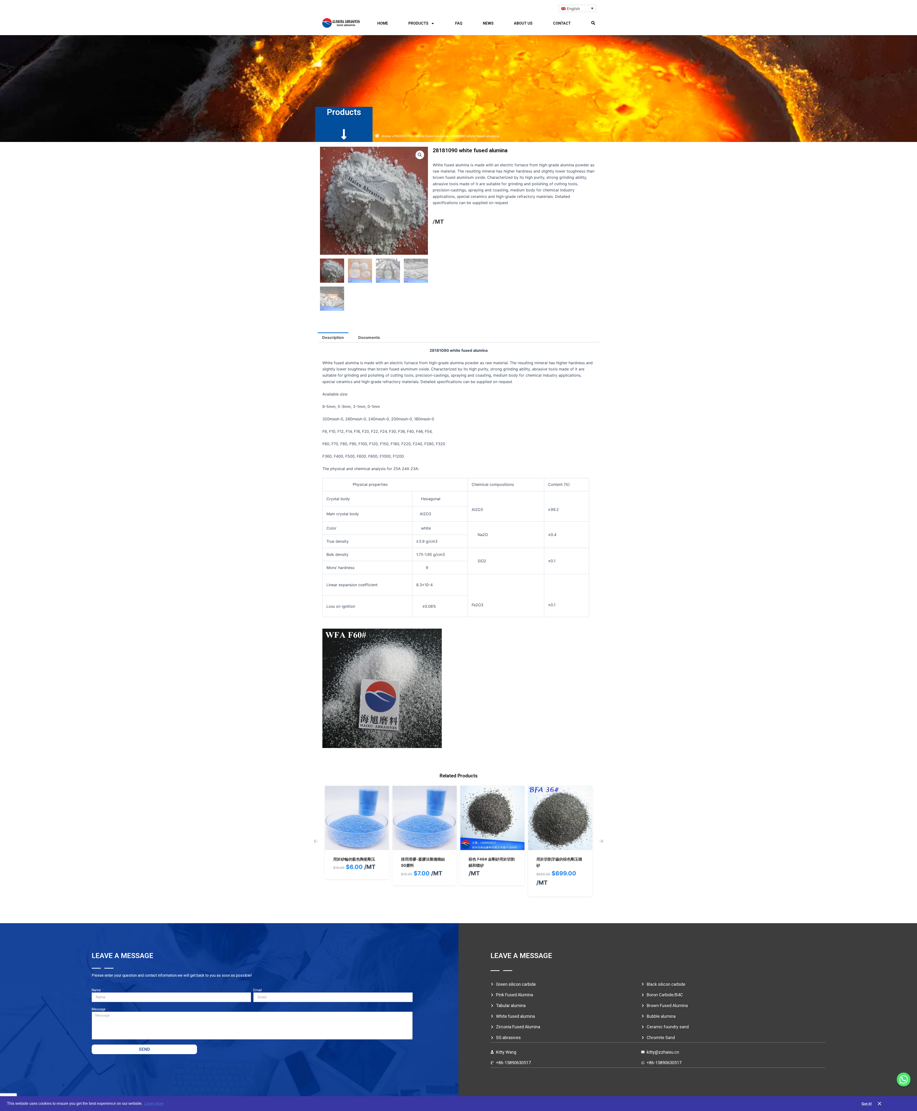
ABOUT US (523, 23)
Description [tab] (333, 337)
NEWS (488, 23)
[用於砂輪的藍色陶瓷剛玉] (357, 847)
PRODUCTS (418, 23)
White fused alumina (431, 136)
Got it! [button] (867, 1104)
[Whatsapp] (903, 1079)
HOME (382, 23)
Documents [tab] (369, 337)
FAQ (458, 23)
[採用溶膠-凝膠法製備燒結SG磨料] (425, 847)
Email (257, 990)
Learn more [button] (154, 1103)
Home (386, 136)
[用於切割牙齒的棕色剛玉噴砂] (560, 847)
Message (99, 1009)
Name (96, 990)
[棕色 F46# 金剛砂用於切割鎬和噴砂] (492, 847)
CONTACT (562, 23)
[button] (593, 23)
